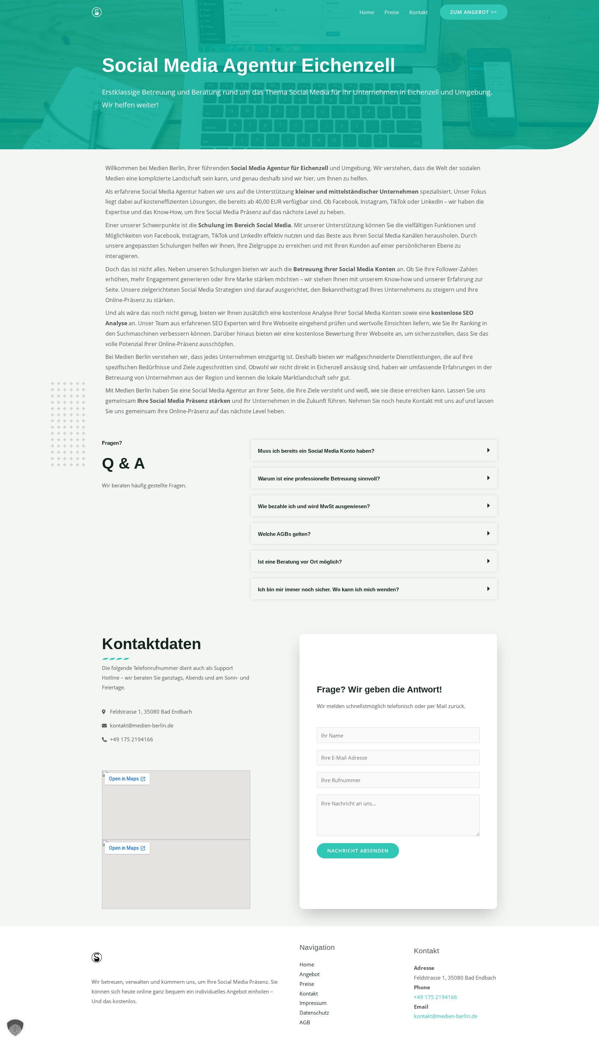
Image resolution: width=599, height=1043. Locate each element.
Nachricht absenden (358, 850)
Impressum (313, 1002)
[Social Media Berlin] (97, 11)
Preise (391, 12)
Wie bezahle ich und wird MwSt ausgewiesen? (314, 506)
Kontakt (418, 12)
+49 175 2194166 (435, 996)
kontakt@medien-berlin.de (445, 1016)
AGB (305, 1022)
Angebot (310, 974)
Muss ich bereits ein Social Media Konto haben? (316, 451)
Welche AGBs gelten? (284, 534)
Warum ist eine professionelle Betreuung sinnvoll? (319, 478)
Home (366, 12)
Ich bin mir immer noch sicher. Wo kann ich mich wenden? (328, 589)
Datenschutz (314, 1012)
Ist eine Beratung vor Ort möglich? (300, 562)
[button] (473, 12)
